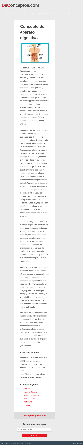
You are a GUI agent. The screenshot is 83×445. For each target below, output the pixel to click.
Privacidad (28, 443)
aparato (27, 389)
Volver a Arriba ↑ (78, 443)
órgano (27, 405)
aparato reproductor (32, 395)
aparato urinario (30, 392)
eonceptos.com (20, 5)
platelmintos (29, 402)
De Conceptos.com (6, 443)
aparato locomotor (31, 399)
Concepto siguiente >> (34, 415)
